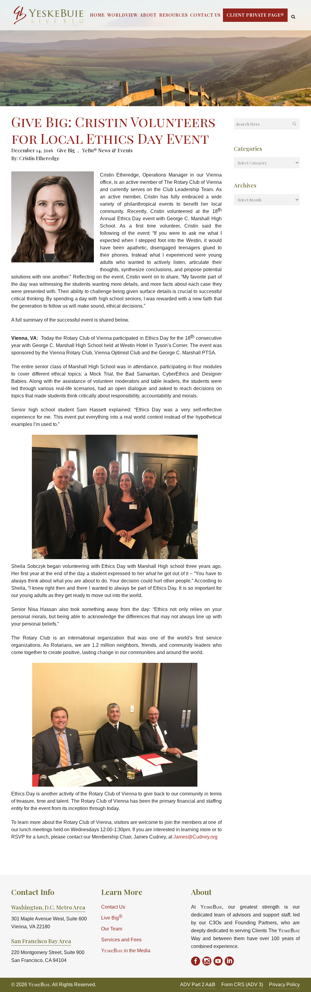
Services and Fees (121, 939)
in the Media (125, 950)
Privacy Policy (284, 984)
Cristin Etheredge (39, 158)
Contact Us (113, 906)
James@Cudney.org (195, 836)
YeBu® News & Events (107, 150)
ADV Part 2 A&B (197, 984)
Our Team (111, 928)
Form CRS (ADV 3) (242, 984)
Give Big (66, 150)
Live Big (111, 917)
